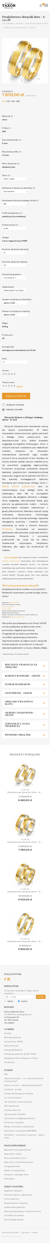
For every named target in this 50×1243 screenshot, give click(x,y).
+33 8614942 (10, 1014)
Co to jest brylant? (13, 1097)
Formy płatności (11, 1199)
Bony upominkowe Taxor (15, 1158)
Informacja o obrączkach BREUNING (20, 1130)
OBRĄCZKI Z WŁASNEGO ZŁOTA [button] (19, 702)
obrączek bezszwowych (11, 561)
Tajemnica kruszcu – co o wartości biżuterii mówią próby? (23, 1079)
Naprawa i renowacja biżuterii (17, 1149)
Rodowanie (9, 1178)
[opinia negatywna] (3, 385)
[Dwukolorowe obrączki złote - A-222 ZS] (25, 875)
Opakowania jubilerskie (14, 1207)
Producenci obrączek (13, 1122)
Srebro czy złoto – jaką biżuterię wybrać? (23, 1085)
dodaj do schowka (15, 404)
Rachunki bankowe (12, 1037)
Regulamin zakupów (13, 1190)
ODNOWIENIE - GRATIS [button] (18, 693)
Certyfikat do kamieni (14, 1215)
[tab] (25, 665)
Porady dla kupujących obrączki (18, 1093)
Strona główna (8, 23)
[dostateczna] (6, 385)
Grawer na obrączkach (14, 1170)
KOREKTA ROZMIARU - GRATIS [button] (22, 676)
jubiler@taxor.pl (24, 1014)
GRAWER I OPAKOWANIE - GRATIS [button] (20, 713)
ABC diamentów (11, 1106)
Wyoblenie (7, 529)
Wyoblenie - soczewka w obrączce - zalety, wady (24, 1136)
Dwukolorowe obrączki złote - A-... (25, 792)
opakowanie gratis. (14, 602)
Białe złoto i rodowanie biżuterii (18, 1162)
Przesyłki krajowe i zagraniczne (18, 1195)
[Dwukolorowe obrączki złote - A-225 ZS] (25, 924)
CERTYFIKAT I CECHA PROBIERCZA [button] (17, 724)
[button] (15, 179)
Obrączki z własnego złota (16, 1174)
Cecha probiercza (12, 1110)
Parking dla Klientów (13, 1050)
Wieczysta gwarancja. (8, 606)
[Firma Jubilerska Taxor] (11, 5)
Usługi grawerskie (12, 1166)
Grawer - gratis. (6, 609)
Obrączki (19, 23)
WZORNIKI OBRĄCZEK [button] (18, 735)
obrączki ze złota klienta (17, 617)
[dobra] (9, 385)
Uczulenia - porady (13, 1089)
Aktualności (9, 1062)
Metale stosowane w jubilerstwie (19, 1126)
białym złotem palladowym (18, 486)
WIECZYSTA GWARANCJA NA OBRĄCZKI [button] (21, 665)
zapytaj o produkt (14, 409)
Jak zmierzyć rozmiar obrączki (18, 1102)
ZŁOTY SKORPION (11, 557)
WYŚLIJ (41, 997)
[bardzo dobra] (11, 385)
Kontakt (7, 1033)
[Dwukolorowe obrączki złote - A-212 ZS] (25, 775)
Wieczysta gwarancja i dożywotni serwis (22, 1211)
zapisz (10, 1001)
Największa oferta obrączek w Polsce (21, 1058)
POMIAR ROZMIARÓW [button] (17, 684)
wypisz (24, 1001)
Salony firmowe (11, 1045)
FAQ (6, 1074)
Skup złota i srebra (12, 1154)
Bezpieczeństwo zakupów (16, 1203)
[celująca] (14, 385)
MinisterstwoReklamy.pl (11, 1236)
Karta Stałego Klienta (13, 1219)
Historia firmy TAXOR (13, 1041)
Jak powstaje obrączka (14, 1114)
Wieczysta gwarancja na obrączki (20, 585)
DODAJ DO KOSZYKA (16, 396)
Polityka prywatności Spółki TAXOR (20, 1054)
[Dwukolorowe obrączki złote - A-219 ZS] (25, 825)
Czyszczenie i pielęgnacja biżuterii (19, 1118)
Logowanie (25, 1232)
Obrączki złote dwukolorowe (36, 23)
